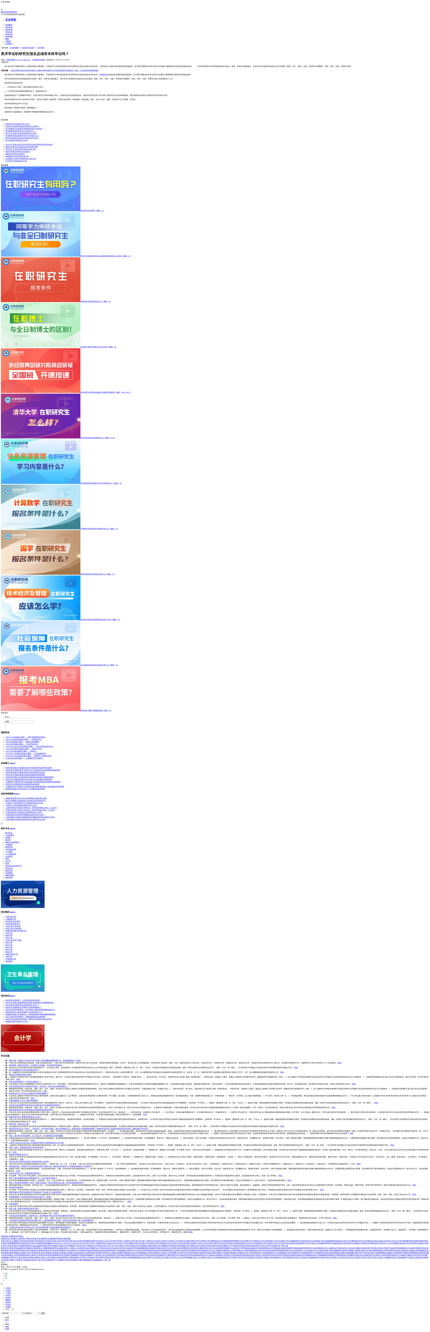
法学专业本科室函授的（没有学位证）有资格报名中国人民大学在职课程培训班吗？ (42, 1216)
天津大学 (81, 1246)
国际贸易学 (9, 875)
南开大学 (9, 942)
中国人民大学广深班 (13, 940)
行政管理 (180, 1248)
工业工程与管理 (182, 1257)
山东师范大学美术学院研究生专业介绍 (20, 159)
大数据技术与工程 (53, 1260)
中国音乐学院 (417, 1241)
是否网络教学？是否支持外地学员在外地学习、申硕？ (30, 1197)
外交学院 (380, 1243)
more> (13, 763)
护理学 (150, 1253)
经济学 (8, 840)
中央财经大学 (10, 959)
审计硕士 (42, 1253)
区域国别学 (161, 1255)
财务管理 (9, 878)
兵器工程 (8, 1260)
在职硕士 (13, 1239)
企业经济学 (185, 1250)
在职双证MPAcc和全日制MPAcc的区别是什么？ (24, 1012)
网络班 (60, 1239)
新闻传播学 (402, 1248)
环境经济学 (418, 1248)
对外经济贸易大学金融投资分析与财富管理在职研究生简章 (28, 768)
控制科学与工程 (133, 1250)
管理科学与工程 (310, 1248)
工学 (250, 1253)
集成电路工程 (315, 1257)
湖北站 (8, 1302)
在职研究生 (103, 75)
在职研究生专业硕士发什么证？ (17, 124)
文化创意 (410, 1248)
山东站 (8, 1297)
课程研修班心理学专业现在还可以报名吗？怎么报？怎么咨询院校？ (36, 1192)
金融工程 (98, 1250)
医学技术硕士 (206, 1253)
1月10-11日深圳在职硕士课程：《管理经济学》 (24, 739)
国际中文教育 (393, 1253)
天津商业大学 (194, 1246)
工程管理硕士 (172, 1253)
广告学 (118, 1255)
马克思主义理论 (229, 1255)
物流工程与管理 (96, 1257)
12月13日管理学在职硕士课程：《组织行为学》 (24, 749)
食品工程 (421, 1257)
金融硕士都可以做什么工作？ (17, 1021)
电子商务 (31, 1255)
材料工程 (236, 1257)
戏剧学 (129, 1255)
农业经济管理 (274, 1250)
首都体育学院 (324, 1243)
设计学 (261, 1253)
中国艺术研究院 (238, 1246)
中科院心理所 (153, 1243)
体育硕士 (56, 1253)
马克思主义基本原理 (382, 1255)
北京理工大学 (121, 1243)
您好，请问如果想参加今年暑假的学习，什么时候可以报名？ (33, 1178)
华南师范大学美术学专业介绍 (17, 156)
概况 (9, 25)
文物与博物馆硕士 (85, 1260)
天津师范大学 (133, 1246)
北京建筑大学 (194, 1243)
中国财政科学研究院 (168, 1246)
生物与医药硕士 (62, 1257)
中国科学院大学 (27, 1243)
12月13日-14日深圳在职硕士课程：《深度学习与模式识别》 (29, 756)
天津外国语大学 (182, 1246)
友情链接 (4, 1236)
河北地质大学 (275, 1246)
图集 (7, 39)
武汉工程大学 (205, 1243)
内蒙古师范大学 (11, 954)
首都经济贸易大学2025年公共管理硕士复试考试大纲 (26, 798)
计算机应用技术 (263, 1248)
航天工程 (22, 1260)
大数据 (200, 1248)
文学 (246, 1253)
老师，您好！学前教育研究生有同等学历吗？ (27, 1147)
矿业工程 (338, 1257)
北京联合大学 (313, 1243)
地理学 (145, 1250)
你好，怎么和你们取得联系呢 (86, 70)
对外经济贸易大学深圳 (230, 1243)
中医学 (386, 1250)
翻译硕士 (338, 1250)
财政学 (84, 1250)
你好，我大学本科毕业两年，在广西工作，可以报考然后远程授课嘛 (36, 1136)
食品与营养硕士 (217, 1255)
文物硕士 (240, 1253)
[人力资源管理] (23, 907)
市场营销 (9, 873)
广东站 (8, 1293)
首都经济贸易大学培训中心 (16, 931)
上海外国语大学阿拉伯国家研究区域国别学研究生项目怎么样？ (30, 817)
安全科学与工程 (345, 1248)
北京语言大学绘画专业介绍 (16, 161)
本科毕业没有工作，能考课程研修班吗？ (25, 1173)
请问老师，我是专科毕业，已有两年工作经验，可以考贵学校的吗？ (36, 1065)
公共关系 (38, 1255)
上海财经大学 (10, 919)
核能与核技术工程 (33, 1260)
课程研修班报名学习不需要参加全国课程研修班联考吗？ (31, 1110)
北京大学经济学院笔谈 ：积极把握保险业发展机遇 (25, 1017)
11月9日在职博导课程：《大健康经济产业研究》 (24, 758)
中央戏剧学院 (22, 1246)
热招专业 (19, 1236)
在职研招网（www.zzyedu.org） (18, 60)
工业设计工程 (381, 1257)
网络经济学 (59, 1255)
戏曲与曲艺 (354, 1253)
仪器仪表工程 (252, 1257)
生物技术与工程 (279, 1257)
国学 (7, 859)
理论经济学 (184, 1255)
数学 (196, 1253)
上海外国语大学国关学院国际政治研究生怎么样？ (25, 815)
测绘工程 (269, 1257)
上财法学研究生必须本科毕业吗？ (23, 70)
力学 (88, 1257)
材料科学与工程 (204, 1255)
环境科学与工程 (396, 1255)
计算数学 (9, 845)
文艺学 (43, 1260)
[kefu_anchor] (6, 1276)
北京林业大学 (110, 1243)
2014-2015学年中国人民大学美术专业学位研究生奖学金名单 (29, 145)
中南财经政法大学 (216, 1241)
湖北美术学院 (49, 1246)
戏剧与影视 (345, 1253)
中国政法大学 (257, 1241)
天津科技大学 (101, 1246)
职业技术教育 (241, 1255)
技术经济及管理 (48, 1255)
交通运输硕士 (74, 1257)
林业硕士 (70, 1253)
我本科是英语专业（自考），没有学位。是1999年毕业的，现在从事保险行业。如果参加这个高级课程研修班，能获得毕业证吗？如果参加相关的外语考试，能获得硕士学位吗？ (79, 1129)
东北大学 (9, 945)
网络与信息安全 (66, 1260)
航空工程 (15, 1260)
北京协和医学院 (39, 1243)
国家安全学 (322, 1253)
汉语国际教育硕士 (134, 1257)
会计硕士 (369, 1250)
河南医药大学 (260, 1243)
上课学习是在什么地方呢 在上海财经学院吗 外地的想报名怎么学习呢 (36, 1143)
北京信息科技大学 (317, 1241)
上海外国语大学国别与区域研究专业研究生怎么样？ (26, 819)
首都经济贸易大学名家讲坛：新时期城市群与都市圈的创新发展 (30, 1014)
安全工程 (299, 1257)
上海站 (8, 1290)
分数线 (8, 41)
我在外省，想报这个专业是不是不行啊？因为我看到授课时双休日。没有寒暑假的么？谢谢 (45, 1060)
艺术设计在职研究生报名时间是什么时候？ (22, 126)
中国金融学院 (329, 1241)
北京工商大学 (281, 1243)
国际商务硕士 (378, 1250)
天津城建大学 (144, 1246)
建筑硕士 (128, 1253)
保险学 (254, 1248)
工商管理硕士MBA (238, 1250)
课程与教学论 (217, 1253)
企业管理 (9, 856)
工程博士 (177, 1250)
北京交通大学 (142, 1243)
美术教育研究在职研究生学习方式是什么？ (22, 136)
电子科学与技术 (262, 1250)
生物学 (195, 1255)
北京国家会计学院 (358, 1243)
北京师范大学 (270, 1243)
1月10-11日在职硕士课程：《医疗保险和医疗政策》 (25, 737)
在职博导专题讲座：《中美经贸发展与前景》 (23, 1000)
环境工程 (9, 868)
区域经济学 (294, 1255)
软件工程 (116, 1250)
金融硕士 (123, 1250)
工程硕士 (166, 1257)
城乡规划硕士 (421, 1250)
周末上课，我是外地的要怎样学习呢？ (24, 1209)
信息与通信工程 (357, 1248)
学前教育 (330, 1255)
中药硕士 (113, 1253)
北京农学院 (184, 1243)
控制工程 (324, 1257)
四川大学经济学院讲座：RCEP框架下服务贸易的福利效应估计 (30, 1010)
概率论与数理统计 (12, 842)
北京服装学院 (335, 1243)
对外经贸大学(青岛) (13, 921)
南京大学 (9, 952)
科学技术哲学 (271, 1255)
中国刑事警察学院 (13, 1243)
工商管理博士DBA (173, 1255)
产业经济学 (393, 1248)
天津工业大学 (112, 1246)
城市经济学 (136, 1255)
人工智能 (9, 852)
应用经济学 (68, 1255)
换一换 (285, 1246)
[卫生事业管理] (23, 991)
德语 (343, 1255)
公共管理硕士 (297, 1250)
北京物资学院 (292, 1243)
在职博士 (21, 1239)
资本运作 (153, 1255)
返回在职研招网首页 (9, 12)
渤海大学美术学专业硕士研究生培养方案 (21, 147)
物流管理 (9, 847)
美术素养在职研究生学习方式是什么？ (20, 131)
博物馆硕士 (383, 1253)
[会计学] (23, 1051)
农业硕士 (156, 1253)
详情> (339, 1063)
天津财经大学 (90, 1246)
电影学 (123, 1255)
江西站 (8, 1307)
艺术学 (372, 1248)
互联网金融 (203, 1250)
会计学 (8, 861)
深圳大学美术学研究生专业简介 (17, 152)
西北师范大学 (155, 1246)
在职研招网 (14, 48)
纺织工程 (360, 1257)
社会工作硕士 (319, 1250)
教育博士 (169, 1250)
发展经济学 (194, 1250)
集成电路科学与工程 (272, 1253)
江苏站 (8, 1295)
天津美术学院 (216, 1246)
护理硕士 (99, 1253)
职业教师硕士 (97, 1260)
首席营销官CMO (63, 1250)
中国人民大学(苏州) (13, 926)
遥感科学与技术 (286, 1253)
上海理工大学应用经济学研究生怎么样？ (21, 805)
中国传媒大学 (164, 1243)
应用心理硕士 (330, 1250)
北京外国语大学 (246, 1241)
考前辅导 (9, 961)
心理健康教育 (322, 1255)
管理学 (195, 1248)
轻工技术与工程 (370, 1257)
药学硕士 (106, 1253)
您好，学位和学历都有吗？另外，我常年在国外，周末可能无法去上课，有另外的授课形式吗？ (46, 1183)
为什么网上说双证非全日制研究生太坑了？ (22, 1005)
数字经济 (9, 833)
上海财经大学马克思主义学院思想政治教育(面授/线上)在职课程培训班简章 (34, 787)
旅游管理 (91, 1250)
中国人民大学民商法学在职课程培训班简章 (22, 784)
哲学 (237, 1248)
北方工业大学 (389, 1243)
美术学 (382, 1248)
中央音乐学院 (410, 1243)
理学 (191, 1255)
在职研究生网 (38, 60)
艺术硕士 (163, 1253)
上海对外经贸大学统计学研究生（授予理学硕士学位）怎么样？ (30, 810)
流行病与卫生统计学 (13, 866)
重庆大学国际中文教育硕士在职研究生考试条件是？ (26, 801)
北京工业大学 (72, 1243)
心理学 (242, 1248)
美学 (387, 1248)
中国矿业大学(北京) (247, 1243)
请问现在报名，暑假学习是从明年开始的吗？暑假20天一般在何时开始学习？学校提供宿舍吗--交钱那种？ (50, 1166)
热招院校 (12, 1236)
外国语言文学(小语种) (324, 1248)
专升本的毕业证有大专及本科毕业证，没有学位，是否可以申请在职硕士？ (38, 1086)
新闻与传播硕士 (348, 1250)
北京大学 (9, 933)
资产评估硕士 (33, 1253)
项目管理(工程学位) (119, 1257)
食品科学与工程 (76, 1250)
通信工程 (206, 1257)
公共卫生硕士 (308, 1250)
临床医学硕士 (79, 1253)
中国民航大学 (72, 1246)
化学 (141, 1250)
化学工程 (243, 1257)
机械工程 (192, 1257)
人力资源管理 (10, 854)
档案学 (227, 1248)
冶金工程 (306, 1257)
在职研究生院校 (28, 48)
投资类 (285, 1248)
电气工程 (152, 1257)
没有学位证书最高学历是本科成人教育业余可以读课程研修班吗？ (35, 1105)
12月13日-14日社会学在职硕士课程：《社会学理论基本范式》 (29, 746)
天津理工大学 (122, 1246)
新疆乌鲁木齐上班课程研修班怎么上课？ (25, 1117)
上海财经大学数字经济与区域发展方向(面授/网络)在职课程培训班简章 (33, 782)
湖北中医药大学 (61, 1246)
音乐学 (377, 1248)
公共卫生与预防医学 (215, 1250)
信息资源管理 (219, 1248)
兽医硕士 (63, 1253)
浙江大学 (9, 938)
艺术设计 (83, 1257)
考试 (9, 34)
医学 (257, 1253)
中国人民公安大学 (394, 1241)
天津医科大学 (226, 1246)
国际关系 (278, 1248)
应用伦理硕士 (8, 1255)
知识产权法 (145, 1255)
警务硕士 (49, 1253)
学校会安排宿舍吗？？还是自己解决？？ (25, 1082)
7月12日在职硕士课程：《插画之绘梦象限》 (22, 742)
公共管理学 (172, 1248)
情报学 (110, 1250)
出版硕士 (412, 1250)
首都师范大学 (303, 1243)
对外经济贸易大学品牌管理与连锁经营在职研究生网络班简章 (29, 777)
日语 (347, 1255)
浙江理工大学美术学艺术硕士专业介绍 (20, 149)
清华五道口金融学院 (36, 1246)
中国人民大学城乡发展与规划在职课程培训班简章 (25, 775)
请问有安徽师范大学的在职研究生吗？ (24, 1070)
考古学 (9, 1250)
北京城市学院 (346, 1243)
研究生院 (250, 1255)
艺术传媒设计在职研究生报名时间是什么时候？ (24, 129)
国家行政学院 (399, 1243)
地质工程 (261, 1257)
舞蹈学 (248, 1250)
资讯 (9, 32)
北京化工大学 (61, 1243)
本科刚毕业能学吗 (16, 1187)
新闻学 (290, 1248)
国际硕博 (53, 1239)
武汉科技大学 (381, 1241)
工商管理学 (9, 835)
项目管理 (9, 871)
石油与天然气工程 (349, 1257)
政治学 (104, 1250)
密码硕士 (233, 1253)
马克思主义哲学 (260, 1255)
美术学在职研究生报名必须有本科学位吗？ (22, 138)
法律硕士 (398, 1250)
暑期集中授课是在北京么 (19, 1154)
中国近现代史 (368, 1255)
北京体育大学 (282, 1241)
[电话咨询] (6, 1273)
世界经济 (24, 1255)
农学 (253, 1253)
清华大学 (9, 935)
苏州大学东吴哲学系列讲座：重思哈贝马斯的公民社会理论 (28, 1019)
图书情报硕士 (15, 1253)
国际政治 (248, 1248)
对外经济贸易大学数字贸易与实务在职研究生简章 (25, 772)
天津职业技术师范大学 (253, 1246)
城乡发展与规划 (160, 1250)
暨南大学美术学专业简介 (15, 154)
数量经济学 (77, 1255)
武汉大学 (9, 947)
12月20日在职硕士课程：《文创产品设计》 (22, 744)
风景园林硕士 (142, 1253)
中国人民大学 (10, 917)
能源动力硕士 (40, 1257)
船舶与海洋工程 (393, 1257)
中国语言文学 (208, 1248)
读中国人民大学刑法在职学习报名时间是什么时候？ (29, 1162)
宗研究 (173, 1257)
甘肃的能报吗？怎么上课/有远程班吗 (23, 1100)
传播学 (351, 1255)
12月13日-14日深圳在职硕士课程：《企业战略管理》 (26, 754)
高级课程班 (228, 1241)
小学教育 (338, 1255)
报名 (9, 44)
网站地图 (66, 1239)
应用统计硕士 (360, 1250)
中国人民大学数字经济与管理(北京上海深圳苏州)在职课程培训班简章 (32, 770)
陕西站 (8, 1300)
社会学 (233, 1248)
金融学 (8, 838)
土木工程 (199, 1257)
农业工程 (145, 1257)
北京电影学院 (304, 1241)
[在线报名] (6, 1278)
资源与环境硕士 (28, 1257)
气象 (377, 1253)
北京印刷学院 (371, 1243)
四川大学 (9, 950)
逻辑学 (75, 1260)
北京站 (8, 1288)
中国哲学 (286, 1255)
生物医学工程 (405, 1257)
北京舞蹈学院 (293, 1241)
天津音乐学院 (205, 1246)
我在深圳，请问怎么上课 (19, 1124)
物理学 (84, 1255)
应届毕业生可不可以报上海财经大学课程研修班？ (28, 1093)
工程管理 (17, 1255)
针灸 (199, 1253)
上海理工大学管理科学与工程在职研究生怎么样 (24, 803)
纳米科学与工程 (311, 1253)
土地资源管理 (110, 1255)
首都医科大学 (51, 1243)
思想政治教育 (298, 1248)
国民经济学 (312, 1255)
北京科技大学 (83, 1243)
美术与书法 (363, 1253)
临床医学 (283, 1250)
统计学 (336, 1248)
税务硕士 (405, 1250)
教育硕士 (227, 1250)
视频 (9, 36)
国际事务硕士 (414, 1253)
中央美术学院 (11, 1246)
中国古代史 (358, 1255)
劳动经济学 (16, 1250)
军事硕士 (121, 1253)
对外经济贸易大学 (12, 924)
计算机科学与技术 (49, 1250)
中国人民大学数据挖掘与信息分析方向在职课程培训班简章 (28, 780)
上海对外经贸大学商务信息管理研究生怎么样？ (24, 812)
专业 (9, 27)
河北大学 (266, 1246)
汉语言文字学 (183, 1253)
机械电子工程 (92, 1255)
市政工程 (101, 1255)
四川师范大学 (216, 1243)
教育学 (186, 1248)
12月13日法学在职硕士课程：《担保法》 (21, 751)
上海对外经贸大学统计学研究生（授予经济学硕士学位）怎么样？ (31, 808)
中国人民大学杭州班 (13, 928)
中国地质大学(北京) (358, 1241)
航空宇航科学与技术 (411, 1255)
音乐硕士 (330, 1253)
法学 (191, 1248)
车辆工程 (159, 1257)
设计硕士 (371, 1253)
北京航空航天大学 (270, 1241)
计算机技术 (107, 1257)
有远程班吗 (13, 1204)
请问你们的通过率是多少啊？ (20, 1075)
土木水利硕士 (51, 1257)
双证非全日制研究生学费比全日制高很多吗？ (23, 1007)
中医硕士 (226, 1253)
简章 (9, 29)
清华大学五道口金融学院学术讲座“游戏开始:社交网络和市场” (29, 1003)
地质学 (366, 1248)
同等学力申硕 (31, 1239)
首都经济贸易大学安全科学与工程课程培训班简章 (25, 789)
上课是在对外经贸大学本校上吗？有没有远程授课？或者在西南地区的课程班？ (40, 1227)
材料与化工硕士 (16, 1257)
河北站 (8, 1304)
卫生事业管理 (10, 849)
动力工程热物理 (216, 1257)
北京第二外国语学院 (97, 1243)
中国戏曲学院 (406, 1241)
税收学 (151, 1250)
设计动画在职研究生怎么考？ (17, 140)
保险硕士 (24, 1253)
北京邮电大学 (131, 1243)
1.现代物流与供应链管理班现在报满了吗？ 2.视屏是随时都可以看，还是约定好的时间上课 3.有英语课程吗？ (52, 1220)
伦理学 (280, 1255)
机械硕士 (6, 1257)
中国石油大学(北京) (342, 1241)
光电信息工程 (227, 1257)
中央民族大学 (421, 1243)
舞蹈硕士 (337, 1253)
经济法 (289, 1250)
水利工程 (331, 1257)
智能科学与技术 (299, 1253)
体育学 (391, 1250)
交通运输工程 (290, 1257)
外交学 (272, 1248)
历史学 (191, 1253)
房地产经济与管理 (28, 1250)
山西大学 (9, 957)
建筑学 (253, 1250)
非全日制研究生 (43, 1239)
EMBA (134, 1253)
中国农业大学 (371, 1241)
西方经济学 (303, 1255)
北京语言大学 (174, 1243)
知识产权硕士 (404, 1253)
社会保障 (38, 1250)
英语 (7, 863)
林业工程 (414, 1257)
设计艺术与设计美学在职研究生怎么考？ (21, 133)
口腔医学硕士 (90, 1253)
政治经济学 (163, 1248)
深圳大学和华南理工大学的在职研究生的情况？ (56, 70)
